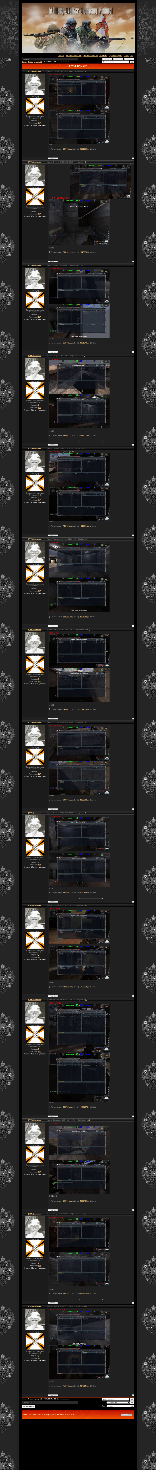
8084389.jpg (84, 617)
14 (86, 1306)
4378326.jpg (84, 252)
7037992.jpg (67, 617)
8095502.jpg (67, 149)
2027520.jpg (67, 1107)
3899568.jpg (67, 987)
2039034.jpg (67, 252)
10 (86, 905)
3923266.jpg (67, 892)
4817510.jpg (84, 1293)
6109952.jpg (67, 343)
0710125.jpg (84, 892)
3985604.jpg (67, 1201)
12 (89, 1120)
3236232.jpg (84, 800)
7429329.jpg (67, 526)
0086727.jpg (84, 1107)
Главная (61, 56)
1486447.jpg (67, 435)
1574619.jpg (84, 709)
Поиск (126, 56)
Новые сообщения (90, 56)
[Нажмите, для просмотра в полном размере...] (79, 109)
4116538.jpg (84, 526)
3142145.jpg (84, 1386)
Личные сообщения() (74, 56)
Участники (103, 56)
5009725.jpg (84, 1201)
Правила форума (115, 56)
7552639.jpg (67, 1293)
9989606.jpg (67, 800)
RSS (131, 56)
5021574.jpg (84, 343)
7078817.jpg (84, 987)
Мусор (30, 62)
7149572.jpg (67, 1386)
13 (84, 1214)
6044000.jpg (84, 435)
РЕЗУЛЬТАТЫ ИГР (50, 62)
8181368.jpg (84, 149)
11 (86, 1000)
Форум (24, 62)
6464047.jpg (67, 709)
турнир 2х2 (38, 62)
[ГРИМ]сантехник (34, 71)
